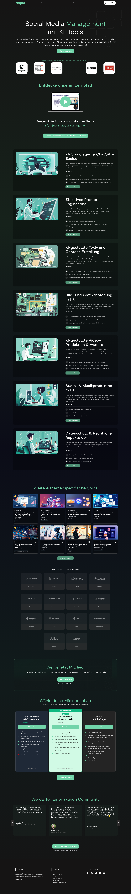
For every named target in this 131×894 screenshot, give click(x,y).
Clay (47, 519)
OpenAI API (25, 551)
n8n (101, 549)
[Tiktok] (96, 873)
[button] (65, 51)
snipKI (20, 3)
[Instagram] (92, 873)
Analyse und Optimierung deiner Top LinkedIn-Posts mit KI (50, 514)
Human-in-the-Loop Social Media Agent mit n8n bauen (103, 545)
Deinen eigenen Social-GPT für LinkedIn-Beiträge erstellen (104, 513)
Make (20, 551)
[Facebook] (100, 873)
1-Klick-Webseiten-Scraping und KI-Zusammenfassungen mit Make (24, 546)
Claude (16, 521)
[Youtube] (104, 873)
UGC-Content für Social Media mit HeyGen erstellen (50, 545)
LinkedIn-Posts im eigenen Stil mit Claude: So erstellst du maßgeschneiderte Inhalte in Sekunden (24, 515)
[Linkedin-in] (88, 873)
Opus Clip (70, 518)
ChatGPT (43, 519)
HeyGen (43, 549)
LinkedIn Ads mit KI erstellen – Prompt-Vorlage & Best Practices (77, 546)
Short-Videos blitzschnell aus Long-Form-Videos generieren (77, 513)
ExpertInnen (97, 549)
